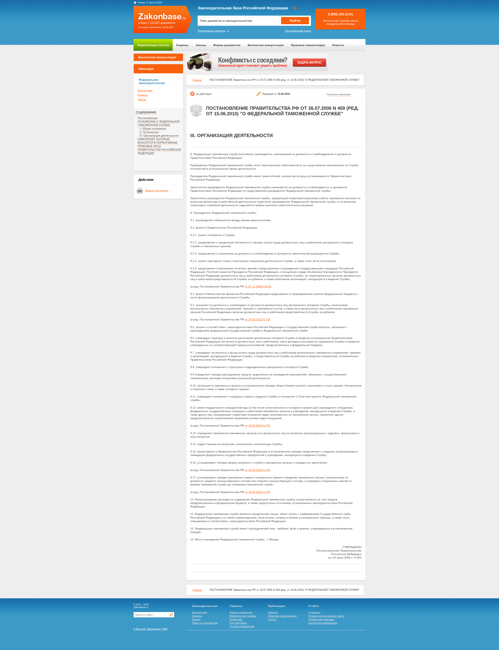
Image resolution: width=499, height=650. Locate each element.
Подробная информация (339, 94)
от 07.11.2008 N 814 (257, 286)
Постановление (147, 118)
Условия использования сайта (326, 616)
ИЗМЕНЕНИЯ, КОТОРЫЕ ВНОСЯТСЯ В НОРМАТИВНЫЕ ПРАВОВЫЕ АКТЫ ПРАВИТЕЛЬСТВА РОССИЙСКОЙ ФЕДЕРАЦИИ (159, 146)
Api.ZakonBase (238, 623)
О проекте (314, 612)
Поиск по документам (205, 623)
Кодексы (182, 45)
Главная (197, 80)
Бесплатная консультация (266, 45)
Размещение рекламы (321, 619)
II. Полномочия (149, 132)
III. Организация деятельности (159, 135)
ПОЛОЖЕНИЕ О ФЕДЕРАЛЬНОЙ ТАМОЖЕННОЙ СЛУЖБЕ (159, 123)
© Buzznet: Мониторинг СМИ (150, 629)
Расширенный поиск (298, 30)
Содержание (146, 112)
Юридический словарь (243, 616)
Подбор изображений (242, 626)
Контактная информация (322, 623)
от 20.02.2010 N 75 (257, 319)
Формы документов (227, 45)
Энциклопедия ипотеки (153, 45)
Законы (201, 45)
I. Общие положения (153, 128)
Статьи (272, 619)
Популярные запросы (211, 30)
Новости (338, 45)
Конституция (145, 90)
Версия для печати (157, 190)
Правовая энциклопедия (308, 45)
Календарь (236, 619)
